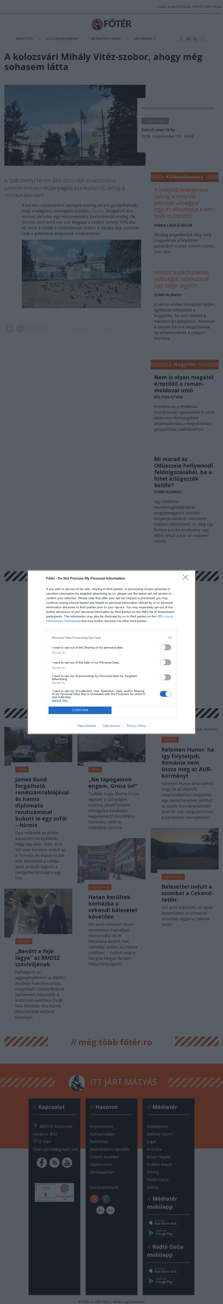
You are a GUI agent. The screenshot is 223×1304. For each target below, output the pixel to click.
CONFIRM (80, 710)
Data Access (111, 725)
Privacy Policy (136, 725)
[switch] (165, 647)
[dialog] (111, 652)
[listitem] (111, 637)
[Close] (187, 579)
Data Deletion (87, 725)
